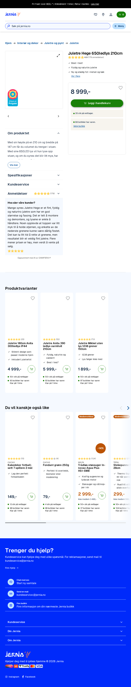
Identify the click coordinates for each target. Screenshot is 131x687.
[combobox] (61, 26)
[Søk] (8, 26)
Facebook (30, 676)
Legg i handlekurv (99, 103)
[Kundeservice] (95, 14)
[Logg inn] (111, 14)
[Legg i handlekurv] (31, 369)
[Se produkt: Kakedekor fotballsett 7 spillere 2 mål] (21, 466)
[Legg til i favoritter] (120, 88)
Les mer (95, 4)
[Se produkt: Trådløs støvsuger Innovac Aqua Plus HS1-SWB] (92, 466)
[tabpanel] (34, 80)
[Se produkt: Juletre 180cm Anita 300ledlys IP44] (21, 343)
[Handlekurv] (121, 15)
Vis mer (14, 165)
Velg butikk (79, 126)
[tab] (18, 116)
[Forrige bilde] (8, 116)
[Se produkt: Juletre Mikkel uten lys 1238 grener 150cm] (92, 343)
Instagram (14, 676)
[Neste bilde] (58, 116)
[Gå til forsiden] (12, 14)
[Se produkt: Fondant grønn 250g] (56, 466)
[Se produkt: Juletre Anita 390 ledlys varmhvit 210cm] (56, 343)
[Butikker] (103, 14)
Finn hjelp (10, 568)
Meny (121, 26)
